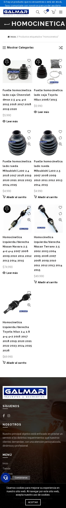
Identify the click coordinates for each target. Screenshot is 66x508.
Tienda (6, 468)
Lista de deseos (47, 10)
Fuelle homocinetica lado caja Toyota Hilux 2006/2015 (48, 95)
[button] (6, 478)
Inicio (13, 36)
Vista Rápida (29, 73)
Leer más (12, 121)
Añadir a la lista (29, 61)
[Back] (7, 24)
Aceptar (33, 502)
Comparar (29, 67)
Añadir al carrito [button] (16, 197)
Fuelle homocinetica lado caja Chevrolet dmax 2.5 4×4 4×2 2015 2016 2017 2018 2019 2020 (17, 100)
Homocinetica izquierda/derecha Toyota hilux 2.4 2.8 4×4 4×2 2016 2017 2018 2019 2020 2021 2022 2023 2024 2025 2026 (17, 336)
